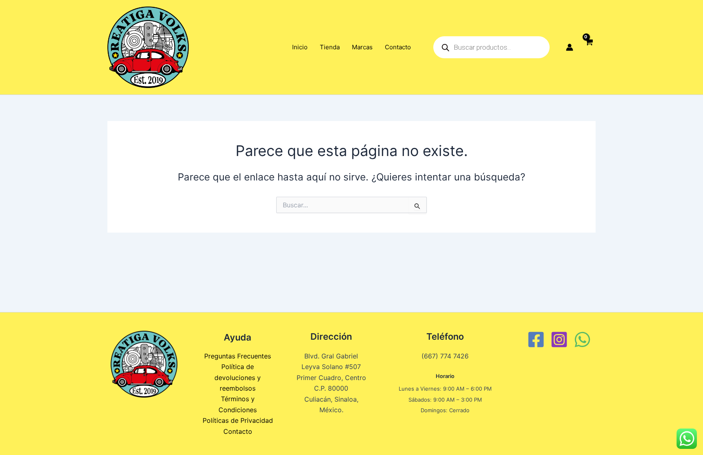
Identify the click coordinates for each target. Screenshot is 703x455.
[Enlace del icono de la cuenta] (569, 47)
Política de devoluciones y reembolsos (237, 377)
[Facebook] (536, 339)
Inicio (300, 47)
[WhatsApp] (582, 339)
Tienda (330, 47)
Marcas (362, 47)
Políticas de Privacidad (238, 420)
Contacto (398, 47)
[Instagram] (559, 339)
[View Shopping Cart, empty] (588, 47)
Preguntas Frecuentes (237, 356)
